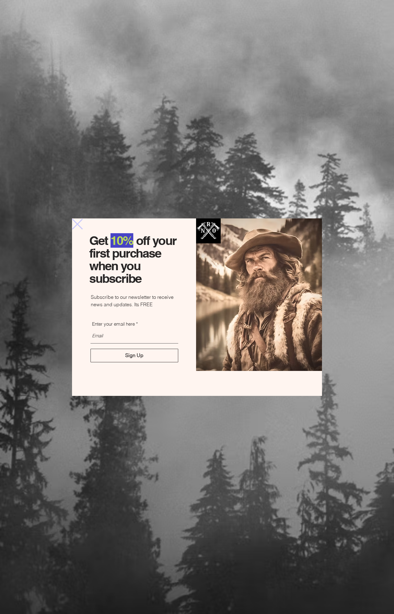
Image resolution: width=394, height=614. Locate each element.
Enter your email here (113, 324)
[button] (77, 224)
